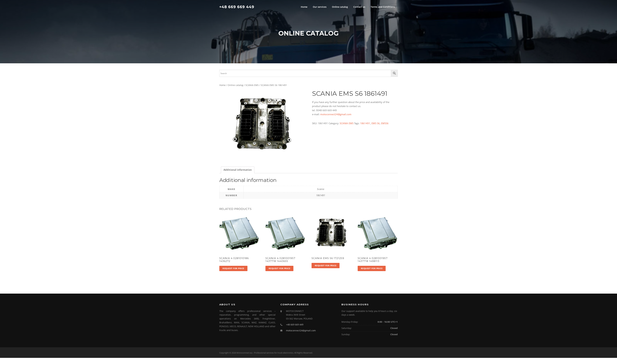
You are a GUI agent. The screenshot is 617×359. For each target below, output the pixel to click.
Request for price (233, 268)
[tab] (237, 169)
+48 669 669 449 (236, 6)
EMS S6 (375, 123)
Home (304, 6)
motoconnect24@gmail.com (335, 114)
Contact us (359, 6)
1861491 (365, 123)
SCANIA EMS (252, 85)
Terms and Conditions (383, 6)
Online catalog (340, 6)
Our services (319, 6)
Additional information (238, 169)
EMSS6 (385, 123)
